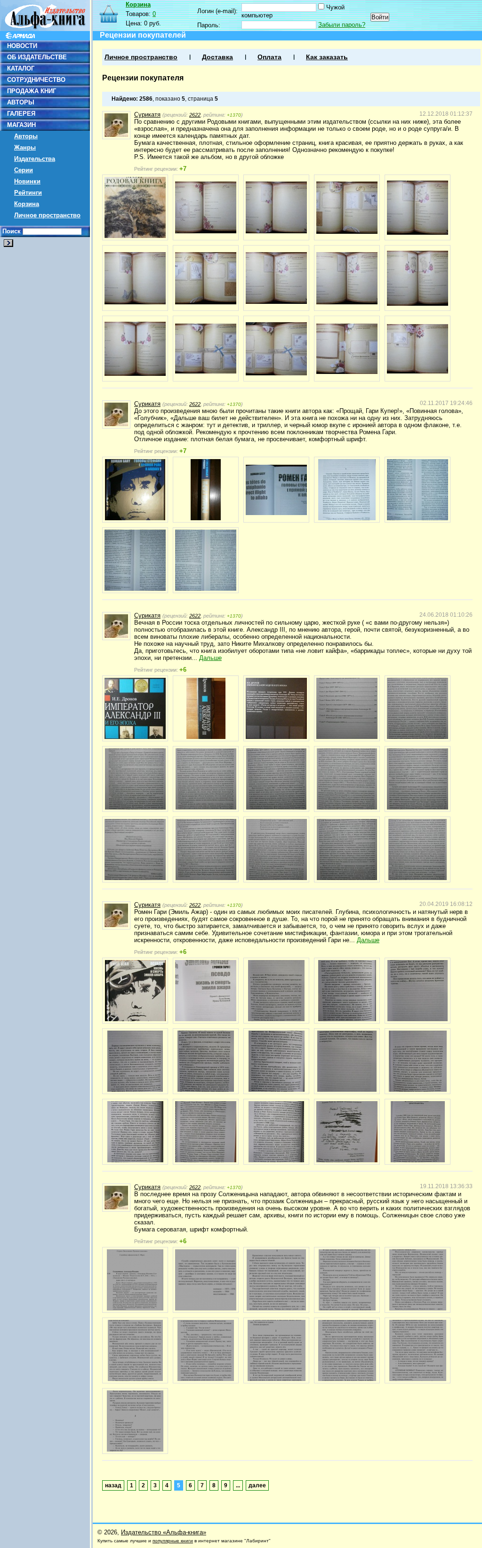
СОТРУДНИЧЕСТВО (36, 79)
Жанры (25, 147)
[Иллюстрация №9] (347, 278)
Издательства (34, 158)
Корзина (26, 203)
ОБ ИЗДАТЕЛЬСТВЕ (37, 57)
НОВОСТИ (22, 45)
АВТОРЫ (20, 102)
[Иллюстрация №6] (135, 278)
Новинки (27, 181)
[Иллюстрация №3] (276, 207)
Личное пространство (47, 215)
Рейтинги (28, 192)
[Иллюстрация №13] (276, 348)
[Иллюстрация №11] (135, 348)
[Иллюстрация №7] (205, 278)
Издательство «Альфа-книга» (163, 1532)
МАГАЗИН (21, 124)
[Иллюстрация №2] (205, 207)
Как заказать (327, 57)
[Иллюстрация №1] (135, 207)
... (238, 1485)
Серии (23, 170)
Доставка (217, 57)
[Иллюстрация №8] (276, 278)
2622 (195, 115)
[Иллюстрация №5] (417, 207)
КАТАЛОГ (20, 68)
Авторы (26, 136)
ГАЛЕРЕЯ (21, 113)
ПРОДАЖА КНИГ (31, 91)
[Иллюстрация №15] (417, 348)
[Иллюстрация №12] (205, 348)
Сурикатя (147, 114)
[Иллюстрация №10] (417, 278)
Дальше (210, 657)
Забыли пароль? (341, 24)
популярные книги (173, 1540)
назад (113, 1485)
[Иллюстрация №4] (347, 207)
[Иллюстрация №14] (347, 348)
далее (257, 1485)
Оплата (269, 57)
